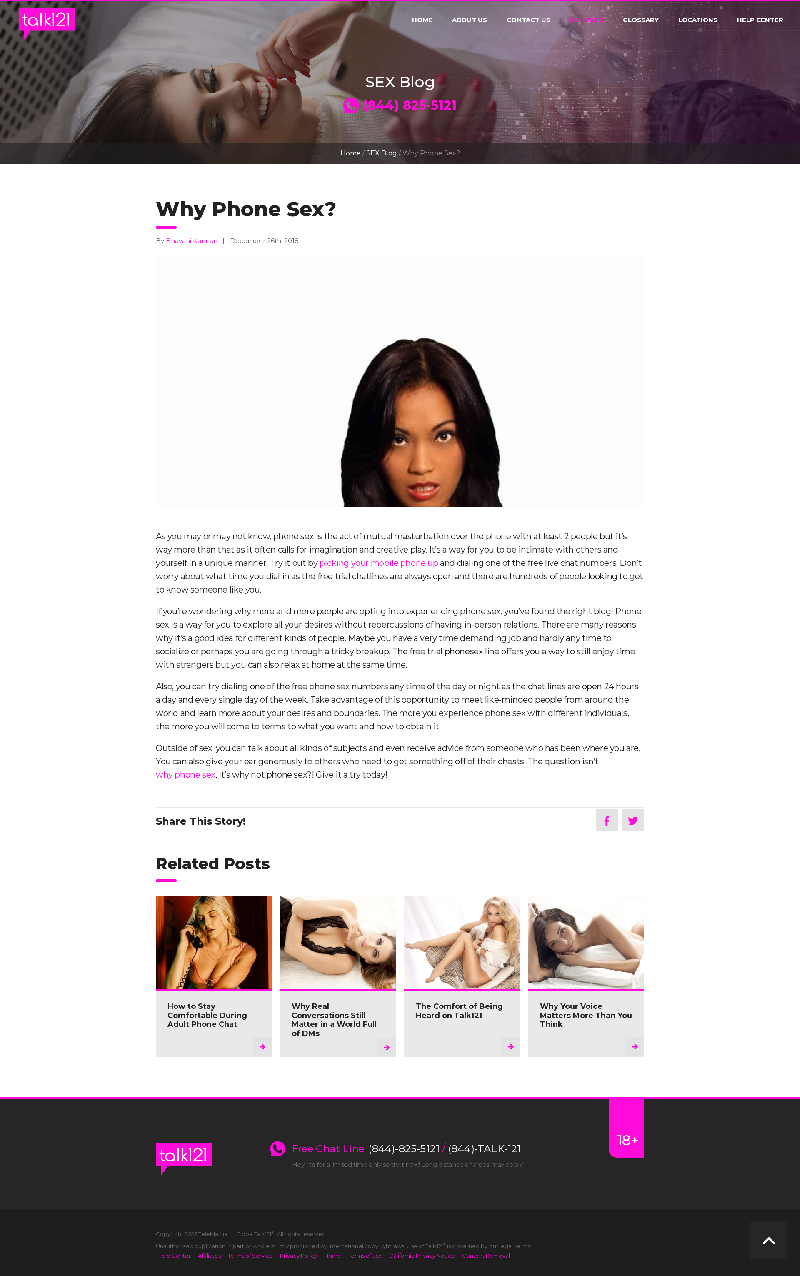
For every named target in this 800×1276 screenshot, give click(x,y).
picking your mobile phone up (379, 563)
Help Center (760, 20)
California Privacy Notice (422, 1255)
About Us (469, 20)
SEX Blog (586, 20)
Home (422, 20)
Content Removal (486, 1255)
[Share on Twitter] (633, 820)
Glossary (641, 20)
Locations (698, 20)
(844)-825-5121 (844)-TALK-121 (445, 1149)
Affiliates (209, 1255)
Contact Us (528, 20)
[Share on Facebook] (607, 820)
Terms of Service (250, 1255)
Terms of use (365, 1255)
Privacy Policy (298, 1255)
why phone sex (185, 775)
